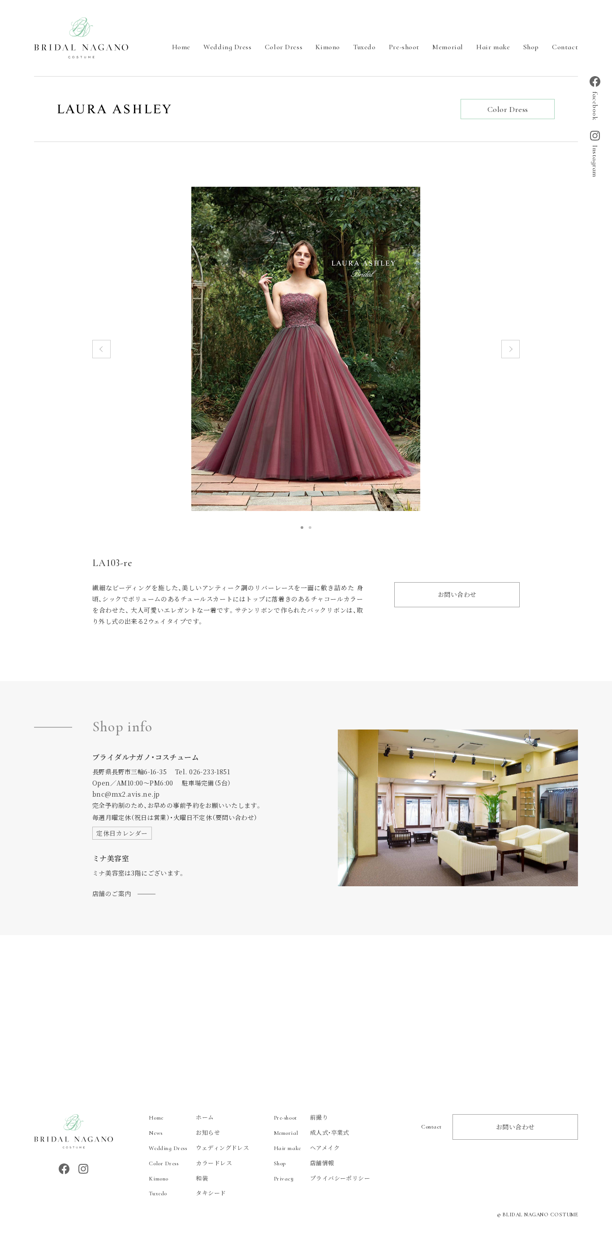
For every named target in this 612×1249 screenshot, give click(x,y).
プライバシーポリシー (322, 1178)
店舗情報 (304, 1163)
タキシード (187, 1193)
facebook (594, 105)
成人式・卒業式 (311, 1132)
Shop (531, 47)
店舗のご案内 (111, 893)
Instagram (594, 161)
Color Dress (283, 47)
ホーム (181, 1117)
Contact (565, 47)
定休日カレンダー (121, 832)
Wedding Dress (227, 47)
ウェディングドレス (199, 1147)
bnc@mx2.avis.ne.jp (126, 794)
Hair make (493, 47)
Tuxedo (364, 47)
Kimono (327, 47)
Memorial (447, 47)
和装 (178, 1178)
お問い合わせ (457, 594)
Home (181, 47)
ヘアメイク (307, 1147)
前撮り (301, 1117)
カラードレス (190, 1163)
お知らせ (184, 1132)
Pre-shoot (404, 47)
